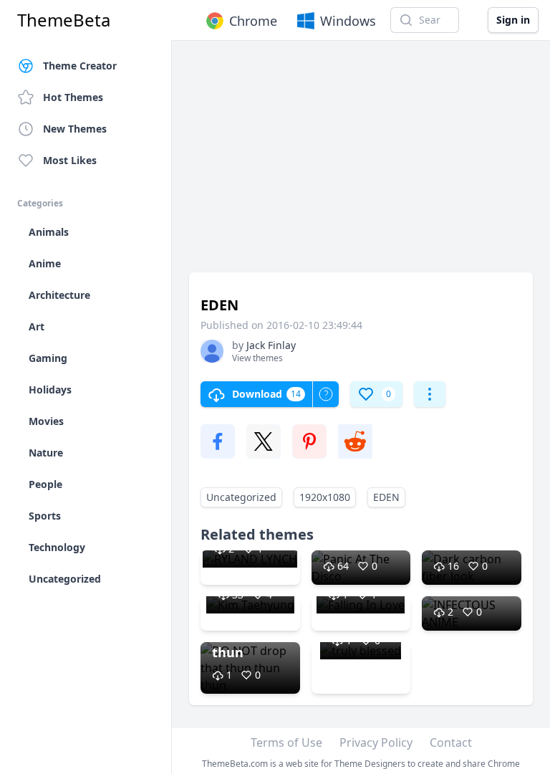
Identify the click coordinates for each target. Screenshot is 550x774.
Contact (451, 742)
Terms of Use (286, 742)
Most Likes (70, 160)
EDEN (386, 497)
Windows (348, 20)
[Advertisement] (361, 163)
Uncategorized (241, 497)
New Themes (75, 128)
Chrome (253, 20)
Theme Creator (80, 65)
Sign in (513, 20)
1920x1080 (324, 497)
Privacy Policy (375, 742)
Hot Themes (73, 97)
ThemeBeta (63, 20)
